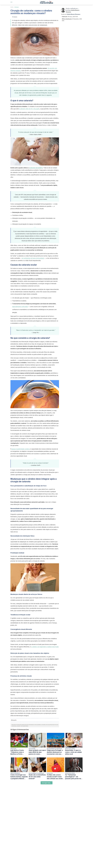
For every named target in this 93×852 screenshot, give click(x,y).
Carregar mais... (46, 783)
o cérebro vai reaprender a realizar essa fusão (45, 647)
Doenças (17, 7)
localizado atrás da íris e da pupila (29, 109)
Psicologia (13, 748)
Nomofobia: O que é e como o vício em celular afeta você (73, 752)
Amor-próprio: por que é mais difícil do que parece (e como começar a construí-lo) (37, 752)
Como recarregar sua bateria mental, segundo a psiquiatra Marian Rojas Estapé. (19, 777)
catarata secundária (36, 168)
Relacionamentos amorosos (54, 748)
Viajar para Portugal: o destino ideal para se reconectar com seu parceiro (55, 752)
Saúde (11, 7)
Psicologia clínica (70, 748)
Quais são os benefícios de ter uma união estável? (37, 776)
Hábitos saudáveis (15, 773)
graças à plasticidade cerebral (21, 449)
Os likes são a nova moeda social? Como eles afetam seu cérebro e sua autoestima (55, 777)
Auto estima (32, 748)
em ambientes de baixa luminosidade (33, 258)
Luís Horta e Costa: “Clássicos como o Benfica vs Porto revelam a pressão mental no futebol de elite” (17, 752)
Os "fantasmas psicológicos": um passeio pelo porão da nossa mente (73, 777)
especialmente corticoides (20, 306)
